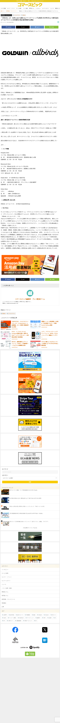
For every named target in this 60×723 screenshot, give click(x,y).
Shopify (40, 614)
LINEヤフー (10, 620)
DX (4, 620)
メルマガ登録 (3, 8)
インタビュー (38, 8)
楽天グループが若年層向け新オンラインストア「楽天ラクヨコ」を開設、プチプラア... (29, 521)
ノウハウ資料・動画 (7, 588)
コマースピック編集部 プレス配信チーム (30, 299)
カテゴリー (5, 475)
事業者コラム (5, 591)
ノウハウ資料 (25, 8)
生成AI (50, 617)
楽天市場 (12, 614)
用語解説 (4, 603)
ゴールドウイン (17, 15)
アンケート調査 (12, 617)
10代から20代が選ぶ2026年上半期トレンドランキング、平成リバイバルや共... (27, 506)
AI (55, 617)
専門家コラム (31, 8)
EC (36, 620)
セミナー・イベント (11, 8)
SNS (44, 617)
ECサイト (54, 614)
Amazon (47, 614)
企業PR (5, 614)
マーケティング (30, 617)
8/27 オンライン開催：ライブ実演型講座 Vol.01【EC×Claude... (23, 490)
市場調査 (28, 614)
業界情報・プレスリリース (6, 15)
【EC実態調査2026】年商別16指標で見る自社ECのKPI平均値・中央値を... (26, 513)
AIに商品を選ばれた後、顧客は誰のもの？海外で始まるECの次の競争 (25, 498)
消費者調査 (18, 620)
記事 (3, 606)
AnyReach (21, 617)
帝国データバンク (28, 620)
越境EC (38, 617)
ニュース (52, 8)
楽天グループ (20, 614)
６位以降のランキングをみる (30, 527)
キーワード (5, 469)
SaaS (5, 617)
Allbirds (24, 15)
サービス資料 (18, 8)
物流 (34, 614)
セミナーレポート (45, 8)
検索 (30, 482)
